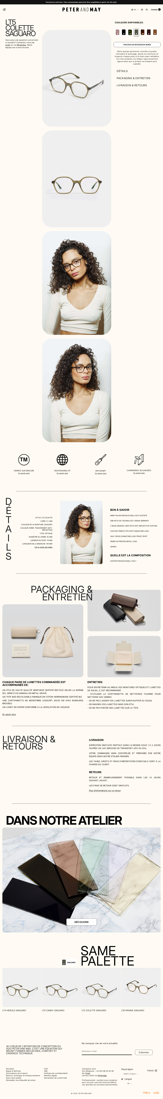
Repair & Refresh (13, 1071)
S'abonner (144, 1052)
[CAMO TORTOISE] (130, 32)
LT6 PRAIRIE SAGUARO (132, 1010)
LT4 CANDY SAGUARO (53, 1010)
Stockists (10, 1069)
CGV (46, 1069)
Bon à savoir (119, 509)
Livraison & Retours (132, 85)
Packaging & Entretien (133, 78)
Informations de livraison (17, 1073)
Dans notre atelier (14, 1078)
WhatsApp (21, 45)
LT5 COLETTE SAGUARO (94, 1010)
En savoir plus (24, 473)
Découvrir (81, 922)
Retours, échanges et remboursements (23, 1076)
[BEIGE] (117, 32)
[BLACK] (124, 32)
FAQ (45, 1071)
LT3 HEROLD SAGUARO (14, 1010)
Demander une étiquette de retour (21, 1080)
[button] (4, 9)
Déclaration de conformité (55, 1078)
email (7, 45)
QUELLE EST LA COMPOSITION (130, 555)
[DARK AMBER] (155, 32)
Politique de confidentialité (56, 1073)
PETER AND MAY (85, 1093)
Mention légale (50, 1076)
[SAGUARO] (136, 32)
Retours (95, 772)
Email (87, 1073)
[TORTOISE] (149, 32)
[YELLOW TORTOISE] (142, 32)
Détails (122, 71)
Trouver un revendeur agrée (137, 45)
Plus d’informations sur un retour (105, 790)
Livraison (96, 739)
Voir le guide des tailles (43, 547)
